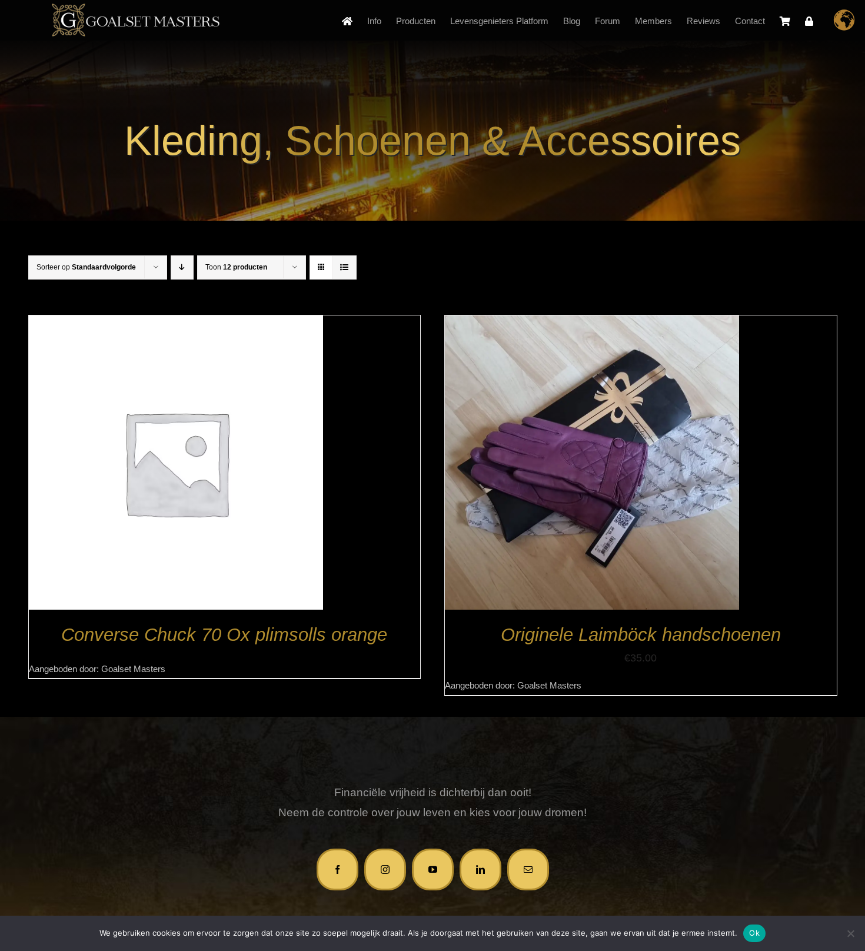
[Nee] (850, 933)
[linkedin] (480, 869)
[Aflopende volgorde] (182, 267)
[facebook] (337, 869)
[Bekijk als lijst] (344, 267)
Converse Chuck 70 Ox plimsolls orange (224, 634)
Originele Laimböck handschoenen (641, 634)
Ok (754, 932)
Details (175, 465)
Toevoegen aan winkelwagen (566, 465)
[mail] (528, 869)
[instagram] (385, 869)
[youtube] (433, 869)
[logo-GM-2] (135, 9)
